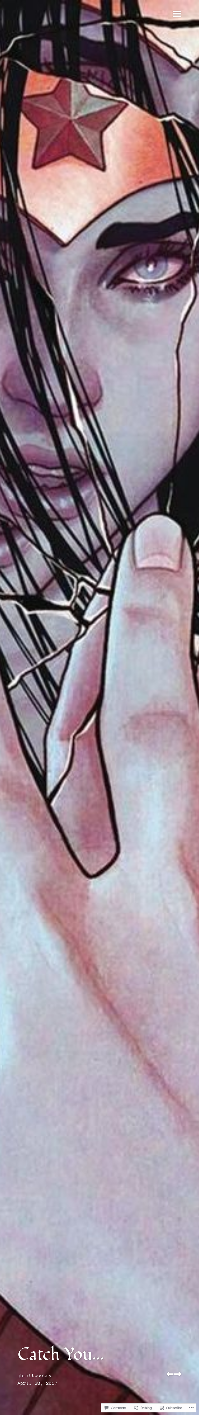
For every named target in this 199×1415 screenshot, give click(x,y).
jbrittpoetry (35, 1375)
